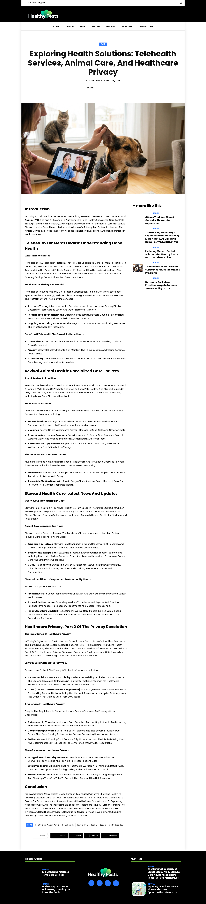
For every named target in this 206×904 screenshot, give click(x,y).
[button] (180, 3)
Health (103, 44)
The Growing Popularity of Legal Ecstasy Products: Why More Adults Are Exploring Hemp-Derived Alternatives (162, 237)
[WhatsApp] (116, 88)
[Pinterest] (110, 88)
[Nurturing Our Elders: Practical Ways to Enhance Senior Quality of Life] (138, 283)
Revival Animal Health (87, 825)
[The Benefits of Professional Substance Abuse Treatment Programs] (138, 268)
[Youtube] (116, 883)
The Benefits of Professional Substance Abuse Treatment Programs (162, 270)
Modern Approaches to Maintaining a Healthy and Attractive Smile (56, 889)
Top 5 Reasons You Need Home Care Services (55, 873)
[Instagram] (100, 883)
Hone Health (68, 825)
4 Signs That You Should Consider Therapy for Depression (159, 220)
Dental (151, 884)
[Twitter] (103, 88)
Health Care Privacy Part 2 (47, 825)
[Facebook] (97, 88)
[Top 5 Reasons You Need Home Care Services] (33, 873)
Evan (91, 80)
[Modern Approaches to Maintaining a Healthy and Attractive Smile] (33, 889)
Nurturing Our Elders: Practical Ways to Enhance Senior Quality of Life (161, 285)
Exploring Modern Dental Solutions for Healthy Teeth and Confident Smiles (161, 254)
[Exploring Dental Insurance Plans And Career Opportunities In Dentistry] (139, 889)
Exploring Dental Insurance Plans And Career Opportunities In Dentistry (163, 889)
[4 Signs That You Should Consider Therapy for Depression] (138, 218)
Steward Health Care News (112, 825)
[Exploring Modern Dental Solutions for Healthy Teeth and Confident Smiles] (138, 252)
